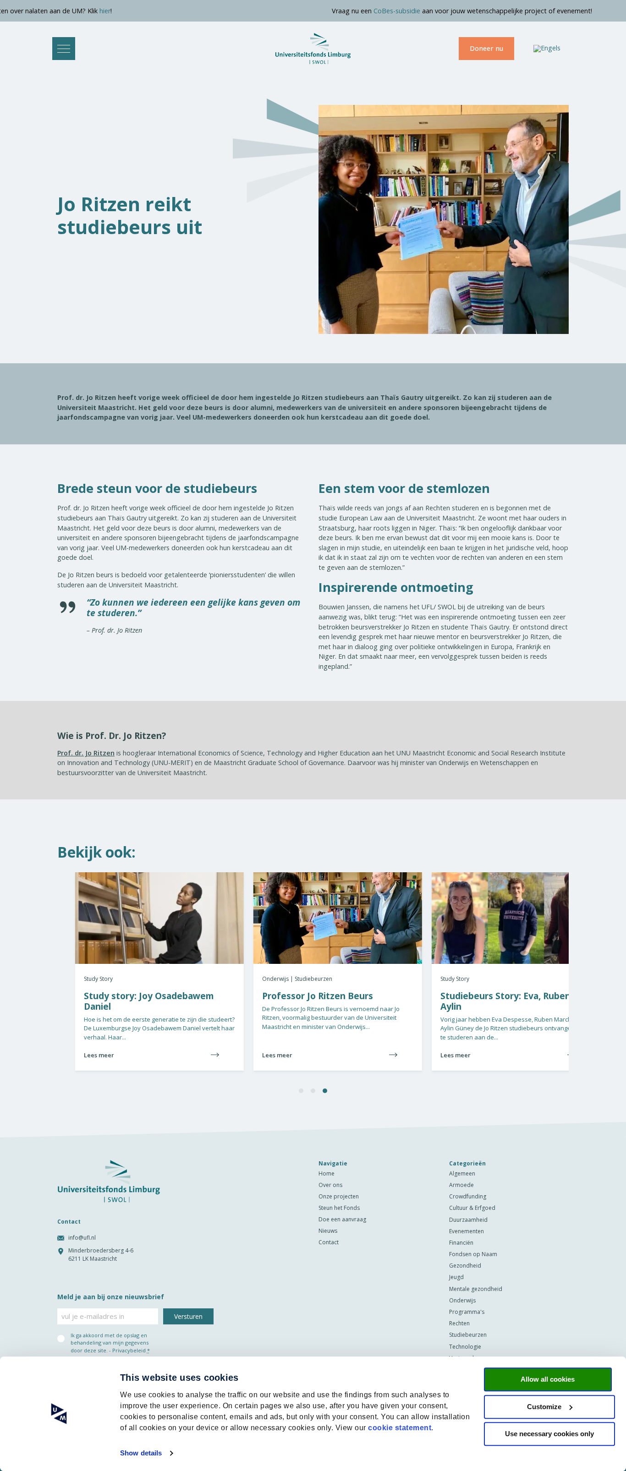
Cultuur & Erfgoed (472, 1208)
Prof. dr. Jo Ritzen (86, 753)
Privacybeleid (129, 1350)
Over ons (330, 1185)
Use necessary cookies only (549, 1434)
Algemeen (462, 1173)
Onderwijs (462, 1300)
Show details (141, 1453)
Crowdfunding (467, 1196)
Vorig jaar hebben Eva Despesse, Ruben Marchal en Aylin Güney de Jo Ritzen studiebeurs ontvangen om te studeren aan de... (495, 1008)
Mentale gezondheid (475, 1289)
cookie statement (399, 1428)
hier (32, 10)
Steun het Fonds (339, 1208)
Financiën (461, 1243)
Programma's (466, 1312)
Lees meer (259, 1055)
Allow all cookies (548, 1379)
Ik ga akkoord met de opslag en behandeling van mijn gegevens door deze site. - (110, 1343)
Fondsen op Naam (473, 1254)
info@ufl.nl (82, 1237)
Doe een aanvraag (342, 1219)
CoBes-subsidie (324, 10)
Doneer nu (486, 48)
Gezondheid (465, 1265)
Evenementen (466, 1231)
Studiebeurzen (468, 1335)
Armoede (461, 1185)
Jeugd (456, 1277)
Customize (544, 1407)
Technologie (465, 1347)
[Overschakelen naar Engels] (547, 49)
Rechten (459, 1323)
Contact (328, 1242)
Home (326, 1173)
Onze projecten (338, 1196)
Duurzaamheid (468, 1220)
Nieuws (327, 1231)
